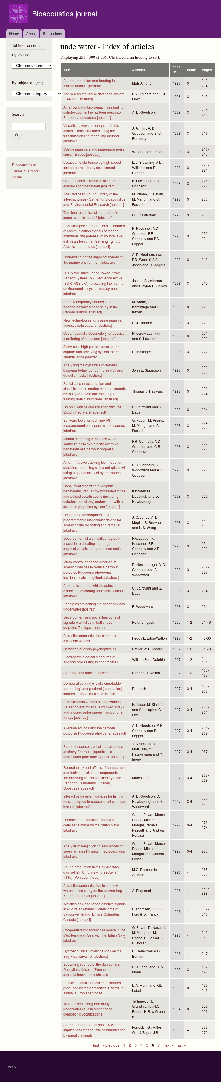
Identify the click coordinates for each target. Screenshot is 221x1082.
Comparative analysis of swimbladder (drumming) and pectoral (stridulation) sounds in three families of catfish (92, 688)
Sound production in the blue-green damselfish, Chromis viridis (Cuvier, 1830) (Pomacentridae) (91, 872)
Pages (207, 69)
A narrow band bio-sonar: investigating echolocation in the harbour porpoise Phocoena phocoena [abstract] (93, 112)
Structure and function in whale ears (91, 672)
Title (66, 69)
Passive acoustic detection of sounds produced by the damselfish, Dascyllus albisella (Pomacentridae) (93, 987)
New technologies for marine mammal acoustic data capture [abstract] (93, 322)
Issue (191, 69)
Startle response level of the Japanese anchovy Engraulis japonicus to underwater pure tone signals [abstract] (93, 751)
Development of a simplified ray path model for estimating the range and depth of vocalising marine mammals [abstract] (92, 546)
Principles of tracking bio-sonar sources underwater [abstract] (94, 606)
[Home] (19, 14)
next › (168, 1044)
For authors (52, 33)
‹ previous (111, 1044)
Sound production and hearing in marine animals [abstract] (89, 83)
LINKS (11, 1066)
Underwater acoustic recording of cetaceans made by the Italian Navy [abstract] (91, 824)
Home (14, 33)
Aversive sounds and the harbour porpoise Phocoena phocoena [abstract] (94, 730)
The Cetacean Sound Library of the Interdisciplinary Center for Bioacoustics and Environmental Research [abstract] (94, 199)
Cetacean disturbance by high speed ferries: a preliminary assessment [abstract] (92, 167)
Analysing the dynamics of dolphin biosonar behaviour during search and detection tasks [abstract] (93, 370)
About (31, 33)
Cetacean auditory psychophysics (89, 648)
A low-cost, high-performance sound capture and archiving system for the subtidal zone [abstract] (91, 351)
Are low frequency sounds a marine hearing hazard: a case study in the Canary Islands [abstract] (91, 306)
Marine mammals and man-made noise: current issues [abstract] (94, 152)
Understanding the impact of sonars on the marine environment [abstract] (93, 259)
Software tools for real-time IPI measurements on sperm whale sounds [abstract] (94, 425)
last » (181, 1044)
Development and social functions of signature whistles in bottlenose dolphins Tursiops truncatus (91, 622)
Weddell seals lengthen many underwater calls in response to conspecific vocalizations (87, 1008)
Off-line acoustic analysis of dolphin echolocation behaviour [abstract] (91, 183)
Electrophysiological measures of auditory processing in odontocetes (90, 659)
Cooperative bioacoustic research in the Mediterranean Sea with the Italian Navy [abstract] (94, 935)
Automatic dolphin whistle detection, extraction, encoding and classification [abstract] (93, 590)
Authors (138, 69)
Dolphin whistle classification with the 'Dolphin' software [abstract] (92, 409)
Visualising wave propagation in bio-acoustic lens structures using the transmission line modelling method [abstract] (91, 133)
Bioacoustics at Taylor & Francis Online (26, 171)
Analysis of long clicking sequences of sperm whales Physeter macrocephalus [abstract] (94, 851)
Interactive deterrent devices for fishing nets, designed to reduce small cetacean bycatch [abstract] (94, 801)
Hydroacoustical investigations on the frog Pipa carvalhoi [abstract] (92, 953)
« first (94, 1044)
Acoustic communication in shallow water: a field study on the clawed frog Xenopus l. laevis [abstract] (92, 890)
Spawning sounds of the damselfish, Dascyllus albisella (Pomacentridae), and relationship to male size (92, 969)
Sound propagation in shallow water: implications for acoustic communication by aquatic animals (94, 1029)
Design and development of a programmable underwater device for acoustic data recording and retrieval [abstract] (92, 522)
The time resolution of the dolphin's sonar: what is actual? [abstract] (90, 215)
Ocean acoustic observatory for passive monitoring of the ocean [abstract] (94, 336)
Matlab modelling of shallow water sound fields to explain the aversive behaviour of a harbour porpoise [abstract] (90, 446)
